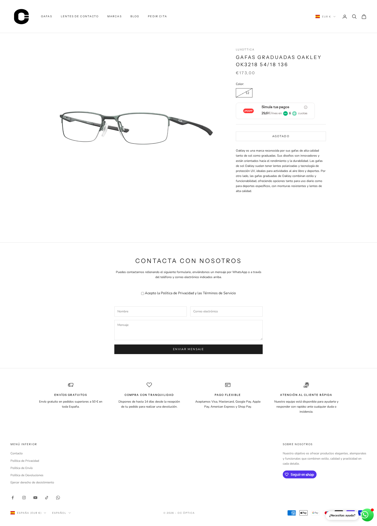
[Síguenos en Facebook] (12, 497)
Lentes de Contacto (80, 16)
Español (59, 512)
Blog (134, 16)
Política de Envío (21, 468)
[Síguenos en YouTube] (35, 497)
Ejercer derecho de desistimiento (32, 482)
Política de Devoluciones (26, 475)
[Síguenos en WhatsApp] (58, 497)
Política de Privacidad (177, 293)
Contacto (16, 453)
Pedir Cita (157, 16)
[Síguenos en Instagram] (24, 497)
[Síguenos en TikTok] (47, 497)
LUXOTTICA (245, 49)
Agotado (281, 136)
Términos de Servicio (219, 293)
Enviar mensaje (188, 349)
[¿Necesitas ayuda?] (367, 515)
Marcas (114, 16)
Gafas (46, 16)
